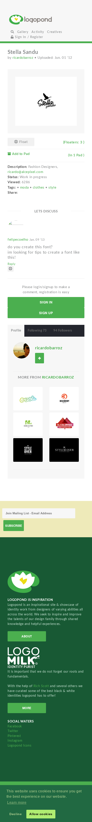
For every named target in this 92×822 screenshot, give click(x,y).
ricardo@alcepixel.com (25, 172)
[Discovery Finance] (64, 398)
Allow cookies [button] (40, 814)
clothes (39, 187)
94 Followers (62, 330)
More (26, 708)
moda (25, 187)
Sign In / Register (28, 37)
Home (46, 19)
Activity (37, 32)
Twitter (13, 731)
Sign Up (46, 313)
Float (23, 142)
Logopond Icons (19, 745)
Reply (11, 264)
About (26, 636)
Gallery (22, 32)
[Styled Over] (28, 450)
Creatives (54, 32)
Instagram (15, 740)
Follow (39, 358)
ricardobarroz (23, 57)
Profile (16, 330)
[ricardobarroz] (21, 350)
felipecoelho (26, 239)
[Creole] (28, 398)
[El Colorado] (64, 424)
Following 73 (37, 330)
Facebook (15, 726)
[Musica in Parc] (28, 424)
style (52, 187)
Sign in (46, 302)
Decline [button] (15, 814)
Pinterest (14, 736)
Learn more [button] (17, 802)
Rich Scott (41, 686)
